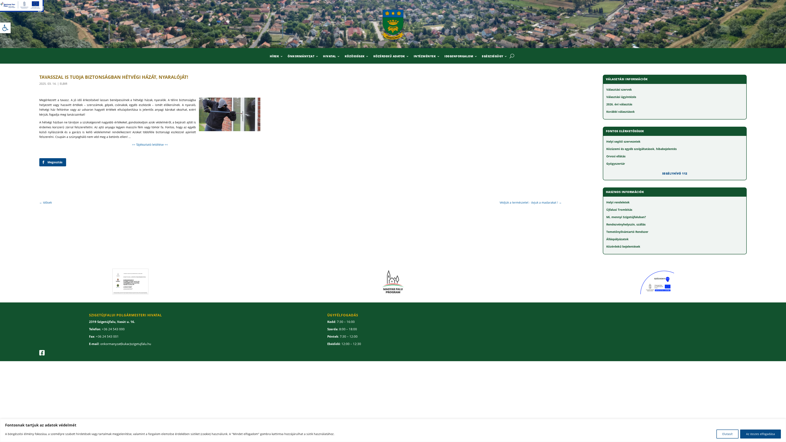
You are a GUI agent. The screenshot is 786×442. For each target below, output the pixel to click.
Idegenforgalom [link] (458, 56)
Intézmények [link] (425, 56)
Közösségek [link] (355, 56)
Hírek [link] (274, 56)
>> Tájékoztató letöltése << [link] (150, 145)
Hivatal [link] (329, 56)
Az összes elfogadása (760, 434)
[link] (5, 28)
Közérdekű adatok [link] (389, 56)
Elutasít (727, 434)
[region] (393, 430)
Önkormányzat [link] (301, 56)
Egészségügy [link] (492, 56)
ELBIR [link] (63, 84)
